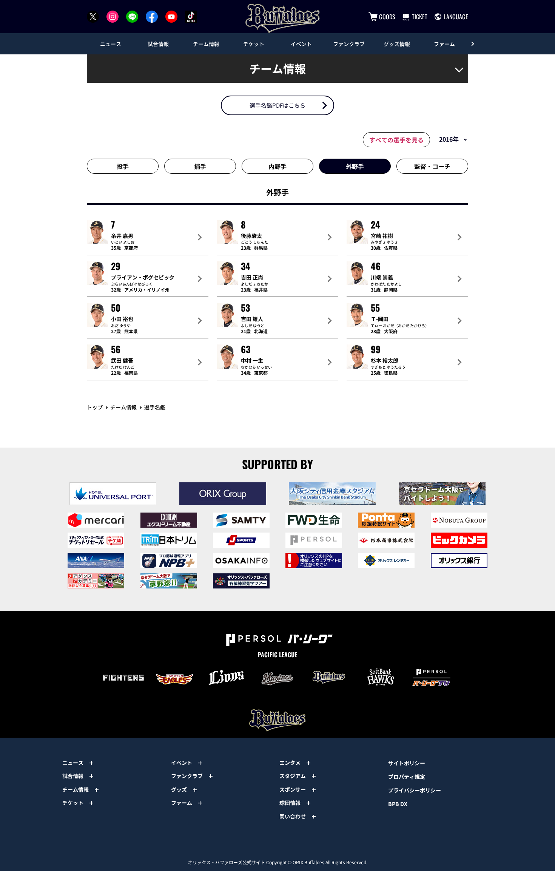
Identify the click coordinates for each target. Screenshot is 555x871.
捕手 (200, 166)
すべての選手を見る (396, 139)
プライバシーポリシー (414, 790)
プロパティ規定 (406, 776)
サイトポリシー (406, 763)
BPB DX (397, 804)
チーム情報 (123, 407)
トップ (95, 407)
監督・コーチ (432, 166)
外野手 (355, 166)
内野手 (277, 166)
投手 (123, 166)
